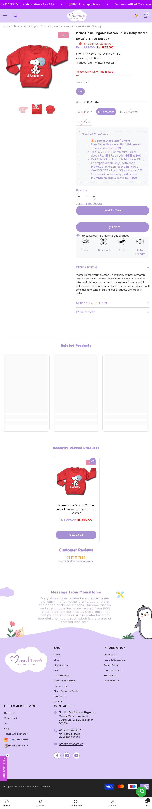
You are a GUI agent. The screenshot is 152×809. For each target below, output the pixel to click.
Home (6, 26)
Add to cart (112, 210)
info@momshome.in (71, 743)
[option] (36, 64)
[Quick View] (92, 461)
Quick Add (76, 535)
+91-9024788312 (69, 730)
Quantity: (82, 190)
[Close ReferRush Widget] (7, 755)
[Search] (15, 15)
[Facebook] (57, 755)
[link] (26, 417)
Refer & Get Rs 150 (3, 768)
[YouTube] (76, 755)
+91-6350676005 (70, 733)
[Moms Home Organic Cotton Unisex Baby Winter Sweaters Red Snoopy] (76, 480)
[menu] (5, 15)
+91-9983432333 (69, 737)
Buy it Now (112, 227)
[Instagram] (66, 755)
